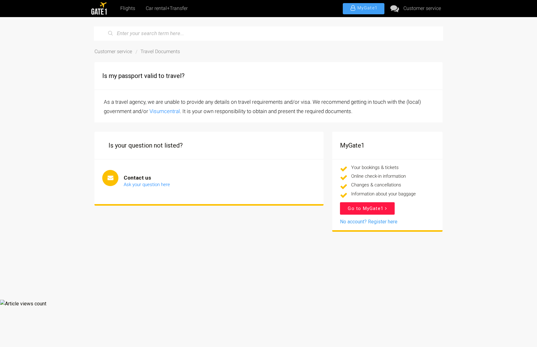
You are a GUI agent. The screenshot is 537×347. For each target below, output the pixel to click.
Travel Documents (160, 51)
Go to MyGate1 (366, 208)
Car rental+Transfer (167, 8)
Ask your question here (147, 184)
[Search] (110, 33)
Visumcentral (164, 111)
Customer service (422, 8)
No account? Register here (368, 222)
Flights (127, 8)
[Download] (257, 92)
